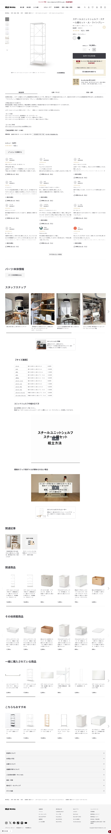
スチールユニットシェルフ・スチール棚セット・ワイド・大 (29, 686)
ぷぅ (79, 227)
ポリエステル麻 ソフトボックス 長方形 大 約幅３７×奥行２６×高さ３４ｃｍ (47, 592)
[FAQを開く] (101, 7)
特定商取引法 (28, 827)
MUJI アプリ (76, 809)
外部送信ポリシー (20, 827)
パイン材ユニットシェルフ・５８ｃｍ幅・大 (47, 730)
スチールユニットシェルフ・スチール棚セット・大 (12, 731)
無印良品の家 (59, 809)
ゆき (10, 181)
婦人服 (22, 7)
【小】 (16, 369)
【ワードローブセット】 (20, 395)
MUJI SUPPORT (42, 816)
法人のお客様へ (76, 819)
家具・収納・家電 (67, 7)
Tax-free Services (77, 821)
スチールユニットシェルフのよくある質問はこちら (18, 126)
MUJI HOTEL (59, 821)
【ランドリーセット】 (20, 392)
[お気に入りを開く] (92, 7)
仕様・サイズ (55, 92)
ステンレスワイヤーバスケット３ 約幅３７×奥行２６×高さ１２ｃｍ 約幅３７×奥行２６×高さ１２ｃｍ (12, 642)
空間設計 (41, 819)
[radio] (74, 38)
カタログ (75, 811)
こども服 (35, 7)
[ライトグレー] (74, 38)
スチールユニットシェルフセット (56, 13)
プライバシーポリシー (10, 827)
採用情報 (92, 811)
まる (45, 181)
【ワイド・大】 (18, 389)
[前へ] (1, 588)
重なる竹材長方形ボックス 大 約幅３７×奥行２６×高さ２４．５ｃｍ (98, 591)
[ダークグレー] (79, 38)
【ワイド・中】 (18, 386)
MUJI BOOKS (59, 819)
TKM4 (45, 227)
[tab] (7, 19)
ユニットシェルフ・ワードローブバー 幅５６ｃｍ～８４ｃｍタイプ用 (12, 686)
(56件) (87, 30)
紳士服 (29, 7)
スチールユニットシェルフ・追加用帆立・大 (81, 685)
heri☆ (11, 158)
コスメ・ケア (47, 7)
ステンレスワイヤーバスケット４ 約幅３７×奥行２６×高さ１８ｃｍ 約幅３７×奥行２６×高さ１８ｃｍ (29, 642)
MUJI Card (75, 814)
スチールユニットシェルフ (41, 13)
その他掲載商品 (61, 72)
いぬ (79, 158)
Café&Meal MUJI (59, 811)
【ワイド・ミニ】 (19, 380)
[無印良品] (10, 809)
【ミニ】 (17, 366)
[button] (7, 46)
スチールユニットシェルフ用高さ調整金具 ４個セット (64, 686)
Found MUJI (58, 816)
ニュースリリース (94, 809)
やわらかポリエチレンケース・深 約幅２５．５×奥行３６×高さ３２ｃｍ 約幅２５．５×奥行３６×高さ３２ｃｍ (64, 642)
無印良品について (94, 816)
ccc (10, 227)
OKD (79, 181)
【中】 (16, 372)
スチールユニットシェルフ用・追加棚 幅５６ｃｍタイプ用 (98, 686)
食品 (79, 7)
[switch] (104, 27)
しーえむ (80, 204)
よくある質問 (42, 821)
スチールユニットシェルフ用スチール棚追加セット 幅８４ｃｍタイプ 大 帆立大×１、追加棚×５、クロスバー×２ (29, 593)
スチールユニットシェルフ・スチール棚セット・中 (29, 731)
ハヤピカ (46, 204)
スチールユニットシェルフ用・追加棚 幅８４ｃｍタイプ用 (47, 686)
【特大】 (17, 378)
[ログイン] (89, 7)
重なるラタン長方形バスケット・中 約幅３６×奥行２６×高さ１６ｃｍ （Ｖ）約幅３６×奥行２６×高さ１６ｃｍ (47, 642)
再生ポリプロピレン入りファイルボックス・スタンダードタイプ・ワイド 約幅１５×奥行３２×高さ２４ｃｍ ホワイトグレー (81, 594)
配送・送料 (89, 92)
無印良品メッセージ (95, 814)
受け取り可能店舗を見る (52, 134)
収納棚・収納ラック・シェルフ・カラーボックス (76, 799)
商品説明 (21, 92)
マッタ (11, 204)
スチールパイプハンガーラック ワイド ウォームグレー (64, 731)
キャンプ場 (58, 814)
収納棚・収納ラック (29, 13)
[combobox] (7, 831)
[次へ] (109, 588)
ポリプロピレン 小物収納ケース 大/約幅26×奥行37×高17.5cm (98, 731)
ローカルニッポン (43, 814)
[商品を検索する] (85, 7)
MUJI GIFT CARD (77, 816)
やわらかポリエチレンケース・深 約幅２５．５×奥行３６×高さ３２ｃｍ (64, 591)
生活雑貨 (56, 7)
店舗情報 (41, 809)
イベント (41, 811)
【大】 (16, 375)
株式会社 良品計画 (95, 819)
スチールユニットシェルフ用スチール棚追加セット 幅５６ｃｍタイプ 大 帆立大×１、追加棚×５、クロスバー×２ (12, 593)
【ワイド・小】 (18, 383)
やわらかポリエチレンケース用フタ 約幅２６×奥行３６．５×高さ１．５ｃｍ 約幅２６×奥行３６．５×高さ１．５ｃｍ (98, 642)
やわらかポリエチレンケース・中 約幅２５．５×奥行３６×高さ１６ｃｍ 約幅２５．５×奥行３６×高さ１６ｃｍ (81, 642)
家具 (22, 13)
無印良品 (7, 13)
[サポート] (105, 7)
